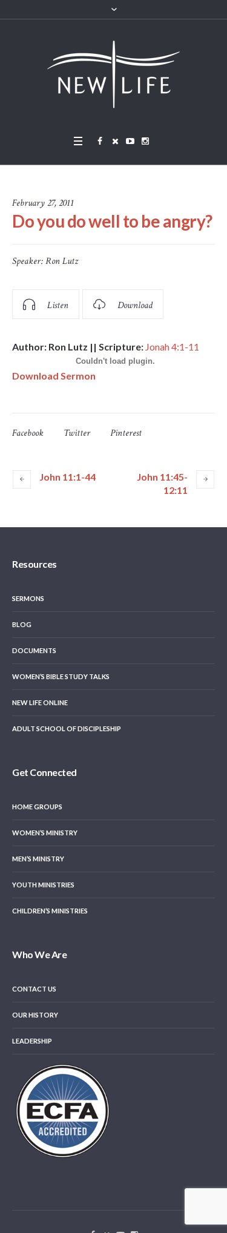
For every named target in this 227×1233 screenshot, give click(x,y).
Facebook (28, 433)
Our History (35, 1015)
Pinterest (126, 433)
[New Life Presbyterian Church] (114, 73)
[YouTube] (130, 141)
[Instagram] (145, 141)
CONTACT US (34, 989)
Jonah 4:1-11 (172, 346)
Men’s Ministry (38, 859)
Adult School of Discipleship (66, 728)
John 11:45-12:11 (162, 483)
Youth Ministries (43, 885)
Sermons (28, 598)
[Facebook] (100, 141)
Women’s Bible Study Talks (61, 676)
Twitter (77, 433)
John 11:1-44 (67, 476)
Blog (21, 624)
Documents (34, 650)
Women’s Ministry (44, 833)
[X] (115, 141)
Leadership (32, 1041)
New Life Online (40, 702)
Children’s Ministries (50, 911)
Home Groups (37, 806)
